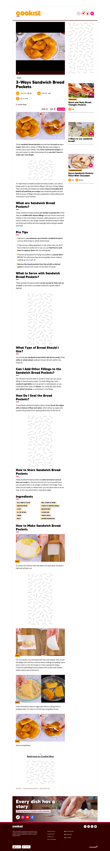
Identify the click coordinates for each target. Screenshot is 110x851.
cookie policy (51, 834)
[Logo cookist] (28, 13)
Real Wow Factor (45, 788)
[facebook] (32, 817)
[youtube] (27, 817)
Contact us (50, 836)
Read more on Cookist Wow (40, 756)
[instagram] (23, 817)
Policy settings (51, 839)
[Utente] (87, 13)
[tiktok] (18, 817)
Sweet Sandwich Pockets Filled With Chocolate (80, 174)
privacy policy (51, 831)
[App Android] (26, 846)
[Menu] (92, 13)
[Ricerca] (79, 13)
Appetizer (18, 788)
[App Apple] (16, 846)
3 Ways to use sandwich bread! (80, 140)
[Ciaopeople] (93, 847)
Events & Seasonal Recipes (30, 788)
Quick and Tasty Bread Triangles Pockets (79, 103)
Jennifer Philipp (22, 104)
